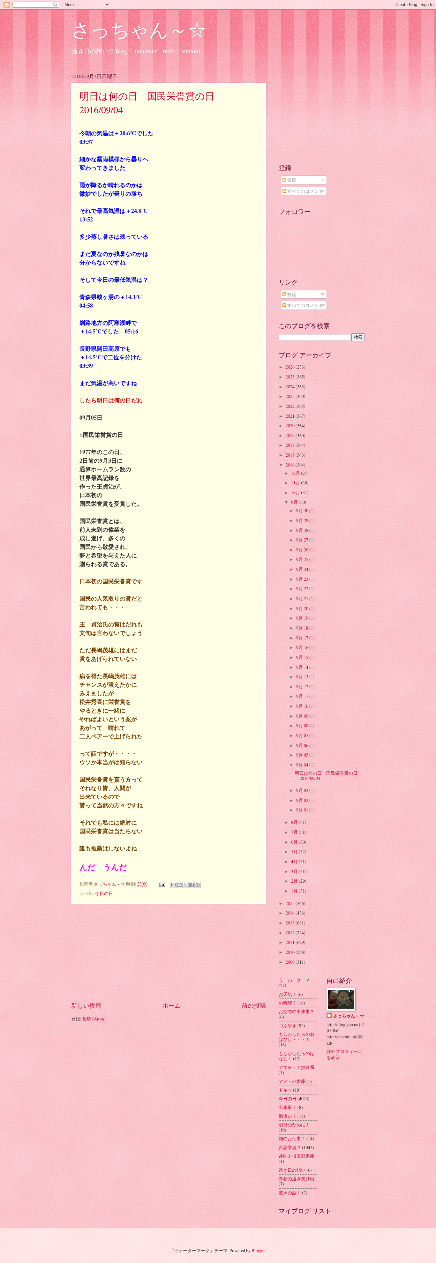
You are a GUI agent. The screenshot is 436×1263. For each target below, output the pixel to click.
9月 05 (302, 755)
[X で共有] (185, 885)
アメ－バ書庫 (292, 1081)
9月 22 (302, 589)
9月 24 (302, 569)
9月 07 (302, 735)
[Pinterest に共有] (197, 885)
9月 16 (302, 647)
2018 (291, 445)
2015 (291, 903)
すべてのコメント (304, 191)
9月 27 (302, 540)
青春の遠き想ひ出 (296, 1179)
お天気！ (288, 994)
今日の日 (104, 893)
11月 (296, 483)
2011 (291, 942)
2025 (291, 377)
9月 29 (302, 520)
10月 (296, 493)
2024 (291, 387)
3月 (295, 871)
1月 (295, 891)
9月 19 (302, 618)
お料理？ (288, 1003)
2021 (291, 416)
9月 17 (302, 638)
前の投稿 (254, 1005)
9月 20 (302, 608)
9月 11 (302, 696)
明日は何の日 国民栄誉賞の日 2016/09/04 (328, 775)
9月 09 (302, 716)
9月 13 (302, 677)
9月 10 (302, 706)
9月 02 (302, 800)
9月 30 (302, 510)
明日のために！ (294, 1125)
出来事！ (288, 1107)
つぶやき (288, 1025)
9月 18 (302, 628)
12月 (296, 473)
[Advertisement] (168, 952)
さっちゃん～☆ (139, 29)
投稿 (291, 180)
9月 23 (302, 579)
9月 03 (302, 790)
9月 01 (302, 810)
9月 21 (302, 598)
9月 (295, 502)
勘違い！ (288, 1116)
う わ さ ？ (294, 980)
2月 (295, 881)
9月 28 (302, 530)
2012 (291, 933)
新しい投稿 (86, 1005)
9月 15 (302, 657)
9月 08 (302, 725)
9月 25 (302, 559)
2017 (291, 455)
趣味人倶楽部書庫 (296, 1156)
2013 (291, 923)
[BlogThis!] (179, 885)
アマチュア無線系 (296, 1067)
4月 (295, 861)
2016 (291, 465)
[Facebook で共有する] (191, 885)
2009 (291, 962)
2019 (291, 435)
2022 (291, 406)
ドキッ (285, 1090)
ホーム (171, 1005)
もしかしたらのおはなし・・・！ (296, 1037)
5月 (295, 851)
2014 (291, 913)
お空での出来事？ (296, 1011)
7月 (295, 832)
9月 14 (302, 667)
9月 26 (302, 550)
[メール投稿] (161, 884)
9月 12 (302, 687)
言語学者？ (290, 1147)
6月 (295, 842)
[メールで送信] (173, 885)
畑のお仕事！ (292, 1138)
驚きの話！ (290, 1193)
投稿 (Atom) (94, 1019)
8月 (295, 822)
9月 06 (302, 745)
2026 (291, 367)
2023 (291, 396)
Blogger (259, 1250)
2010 (291, 952)
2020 (291, 425)
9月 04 (302, 765)
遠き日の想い (292, 1170)
